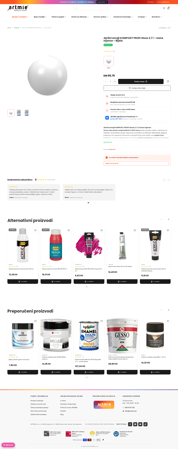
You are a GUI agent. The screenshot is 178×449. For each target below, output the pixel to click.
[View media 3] (26, 112)
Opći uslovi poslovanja (38, 411)
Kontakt (63, 411)
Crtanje (141, 17)
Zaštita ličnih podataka (38, 414)
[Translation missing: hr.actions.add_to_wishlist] (35, 230)
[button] (88, 286)
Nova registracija (163, 2)
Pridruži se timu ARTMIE (68, 407)
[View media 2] (18, 112)
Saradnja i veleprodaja (68, 404)
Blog (62, 414)
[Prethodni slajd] (11, 245)
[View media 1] (10, 112)
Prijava (151, 2)
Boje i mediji (39, 17)
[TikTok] (145, 424)
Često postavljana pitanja (39, 407)
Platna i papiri (58, 17)
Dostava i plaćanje (36, 400)
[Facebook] (130, 424)
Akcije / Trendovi (19, 17)
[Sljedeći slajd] (34, 245)
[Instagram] (135, 424)
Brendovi (156, 17)
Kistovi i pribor (100, 17)
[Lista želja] (164, 8)
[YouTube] (140, 424)
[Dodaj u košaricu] (22, 281)
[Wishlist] (168, 81)
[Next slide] (168, 219)
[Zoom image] (46, 76)
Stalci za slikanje (79, 17)
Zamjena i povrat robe (38, 404)
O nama (63, 400)
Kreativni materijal (122, 17)
